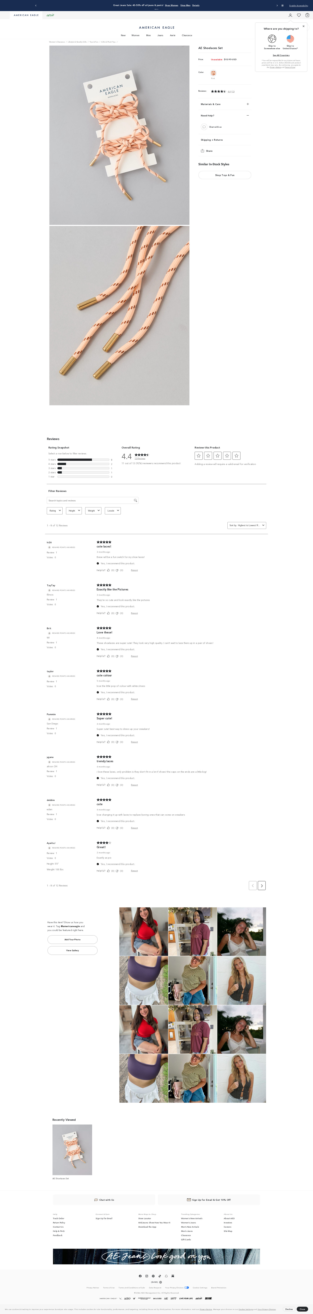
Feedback (57, 1235)
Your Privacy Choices (267, 1309)
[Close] (303, 26)
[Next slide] (277, 5)
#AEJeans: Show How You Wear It (154, 1222)
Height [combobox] (72, 511)
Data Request (155, 1287)
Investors (228, 1222)
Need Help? (207, 115)
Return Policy (59, 1222)
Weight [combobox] (91, 511)
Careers (227, 1226)
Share (209, 150)
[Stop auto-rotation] (282, 6)
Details (182, 5)
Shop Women (158, 5)
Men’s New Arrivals (190, 1226)
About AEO (229, 1218)
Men (148, 35)
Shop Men (172, 5)
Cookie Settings (246, 1309)
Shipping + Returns (212, 139)
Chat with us (215, 127)
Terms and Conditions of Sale (132, 1287)
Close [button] (302, 1309)
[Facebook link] (140, 1276)
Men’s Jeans (187, 1231)
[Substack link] (172, 1276)
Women (136, 35)
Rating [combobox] (53, 511)
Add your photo (73, 939)
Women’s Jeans (188, 1222)
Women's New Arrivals (191, 1218)
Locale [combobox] (111, 511)
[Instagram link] (146, 1276)
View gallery (72, 950)
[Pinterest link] (153, 1276)
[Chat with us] (204, 127)
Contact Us (58, 1226)
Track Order (58, 1218)
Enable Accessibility (298, 5)
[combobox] (249, 525)
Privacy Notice (206, 1309)
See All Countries (281, 55)
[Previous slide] (36, 5)
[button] (155, 9)
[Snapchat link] (166, 1276)
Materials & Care (211, 104)
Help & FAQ (58, 1231)
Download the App (147, 1226)
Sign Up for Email (104, 1218)
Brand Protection (218, 1287)
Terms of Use (290, 67)
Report (134, 570)
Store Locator (144, 1218)
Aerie (172, 35)
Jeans (160, 35)
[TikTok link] (159, 1276)
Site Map (228, 1231)
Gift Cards (186, 1239)
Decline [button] (289, 1309)
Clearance (187, 35)
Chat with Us (106, 1199)
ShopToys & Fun (225, 175)
